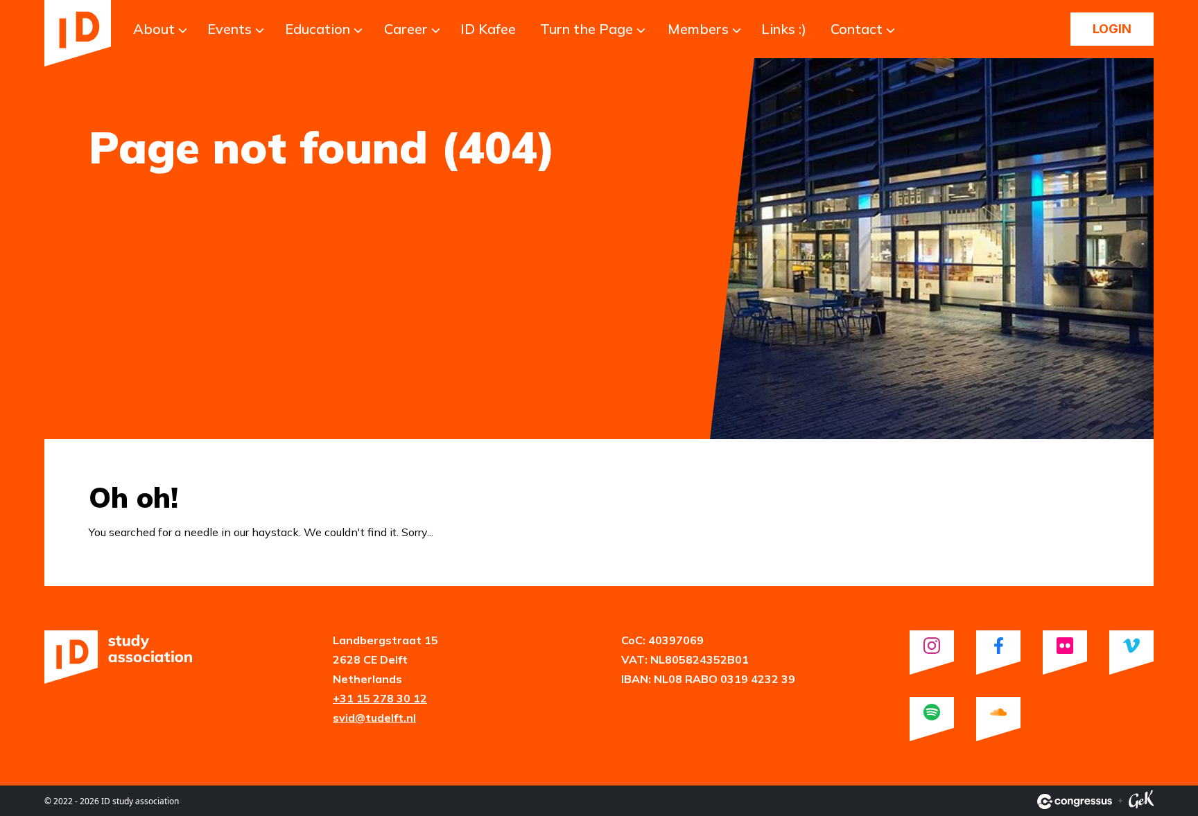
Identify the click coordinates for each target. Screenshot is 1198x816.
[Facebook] (998, 652)
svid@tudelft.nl (374, 718)
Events (229, 29)
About (154, 29)
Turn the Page (586, 29)
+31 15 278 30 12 (380, 698)
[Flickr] (1065, 652)
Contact (857, 29)
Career (406, 29)
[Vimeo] (1131, 652)
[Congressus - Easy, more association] (1074, 801)
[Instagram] (932, 652)
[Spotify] (932, 719)
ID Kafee (488, 29)
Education (317, 29)
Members (698, 29)
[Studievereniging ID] (77, 33)
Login (1112, 28)
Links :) (783, 29)
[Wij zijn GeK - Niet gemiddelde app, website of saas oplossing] (1141, 801)
